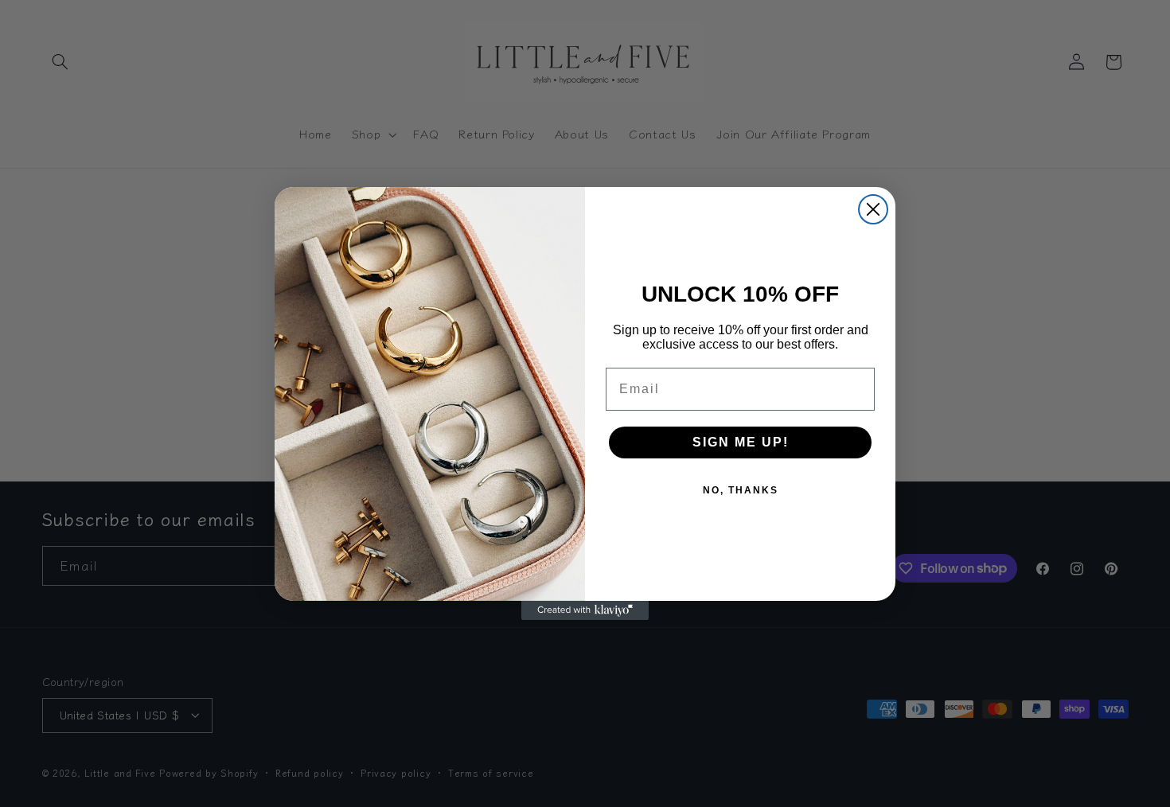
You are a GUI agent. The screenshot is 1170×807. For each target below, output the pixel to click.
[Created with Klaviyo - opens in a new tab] (585, 610)
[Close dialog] (873, 209)
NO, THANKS (740, 490)
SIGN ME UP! (740, 442)
